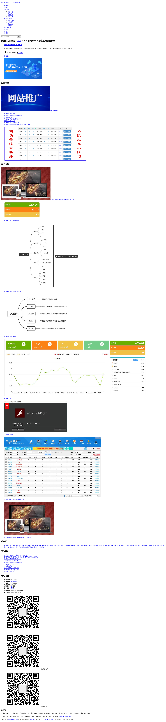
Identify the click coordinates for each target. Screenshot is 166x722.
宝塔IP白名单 (59, 545)
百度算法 (7, 545)
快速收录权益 (39, 545)
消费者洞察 (67, 545)
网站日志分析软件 (32, 547)
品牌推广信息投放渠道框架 (12, 119)
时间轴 (6, 29)
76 (11, 587)
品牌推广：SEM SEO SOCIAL (13, 564)
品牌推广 (10, 25)
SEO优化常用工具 (9, 121)
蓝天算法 (13, 545)
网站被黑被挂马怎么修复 (13, 45)
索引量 (102, 545)
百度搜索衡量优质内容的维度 (13, 115)
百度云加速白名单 (28, 545)
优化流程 (137, 545)
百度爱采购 (11, 20)
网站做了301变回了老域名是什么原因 (15, 555)
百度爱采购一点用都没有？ (12, 122)
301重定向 (120, 545)
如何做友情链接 (9, 571)
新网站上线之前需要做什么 (12, 559)
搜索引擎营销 (8, 18)
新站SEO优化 (14, 547)
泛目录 (6, 33)
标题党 (73, 545)
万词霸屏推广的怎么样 (11, 560)
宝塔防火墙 (19, 545)
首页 (19, 40)
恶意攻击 (78, 545)
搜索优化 (113, 545)
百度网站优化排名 (9, 113)
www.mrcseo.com (13, 719)
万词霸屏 (10, 22)
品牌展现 (52, 545)
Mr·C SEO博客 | (10, 2)
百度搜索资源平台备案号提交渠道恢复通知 (17, 124)
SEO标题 (10, 15)
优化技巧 (10, 13)
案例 (5, 31)
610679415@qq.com (65, 716)
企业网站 (41, 547)
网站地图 (14, 581)
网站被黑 (91, 545)
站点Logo (46, 545)
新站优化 (10, 11)
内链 (150, 545)
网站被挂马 (84, 545)
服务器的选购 (8, 117)
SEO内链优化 (145, 545)
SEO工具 (10, 16)
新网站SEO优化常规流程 (11, 568)
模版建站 (132, 545)
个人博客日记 (8, 27)
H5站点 (160, 545)
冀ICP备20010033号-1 (47, 719)
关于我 (6, 7)
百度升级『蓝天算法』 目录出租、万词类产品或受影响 (21, 557)
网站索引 (97, 545)
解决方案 (10, 24)
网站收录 (107, 545)
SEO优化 (7, 9)
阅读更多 (7, 56)
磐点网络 (32, 719)
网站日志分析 (23, 547)
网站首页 (7, 5)
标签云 (13, 588)
